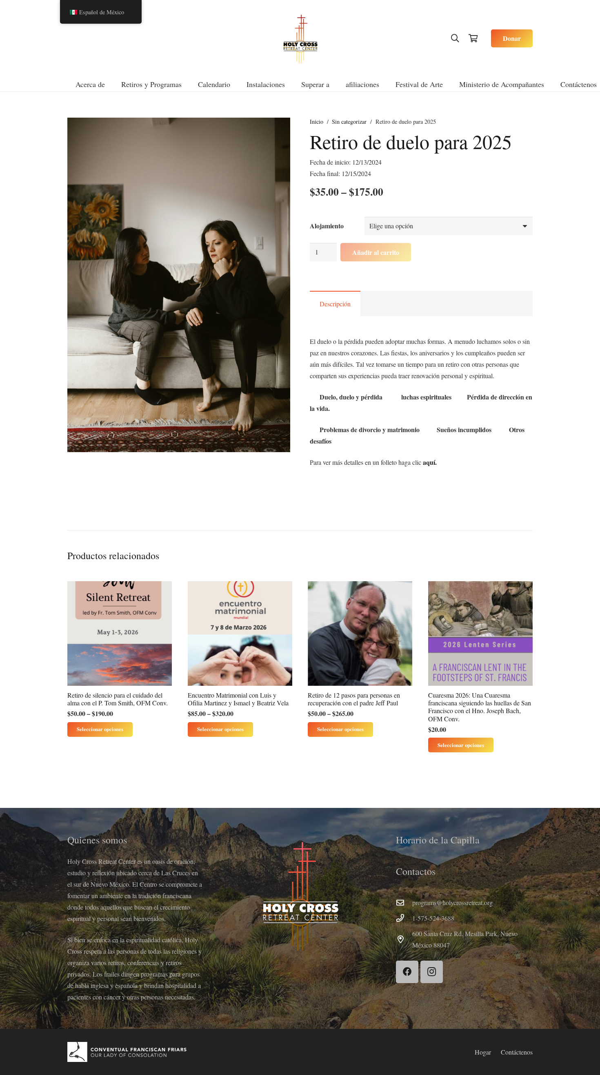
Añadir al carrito (375, 252)
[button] (455, 38)
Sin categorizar (349, 121)
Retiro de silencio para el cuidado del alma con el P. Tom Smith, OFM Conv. (117, 699)
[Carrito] (473, 38)
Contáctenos (517, 1052)
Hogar (483, 1052)
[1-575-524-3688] (404, 918)
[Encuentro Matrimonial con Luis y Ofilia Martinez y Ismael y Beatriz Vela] (240, 633)
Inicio (316, 121)
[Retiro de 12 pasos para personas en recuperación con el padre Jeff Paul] (360, 633)
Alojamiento (327, 225)
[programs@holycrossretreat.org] (404, 902)
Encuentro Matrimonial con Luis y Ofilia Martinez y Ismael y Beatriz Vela (238, 699)
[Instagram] (431, 972)
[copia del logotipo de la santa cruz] (300, 38)
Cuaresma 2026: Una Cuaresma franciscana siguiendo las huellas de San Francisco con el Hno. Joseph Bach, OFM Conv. (479, 707)
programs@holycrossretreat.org (452, 902)
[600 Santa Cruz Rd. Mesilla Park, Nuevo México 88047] (404, 939)
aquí (429, 462)
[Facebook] (407, 972)
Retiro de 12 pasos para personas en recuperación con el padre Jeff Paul (354, 699)
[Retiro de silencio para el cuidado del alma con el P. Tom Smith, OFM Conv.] (119, 633)
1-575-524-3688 (433, 918)
